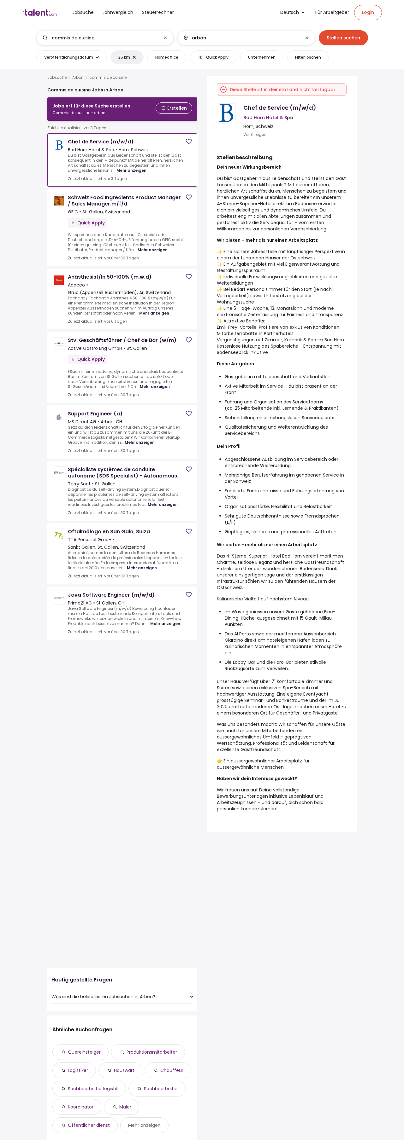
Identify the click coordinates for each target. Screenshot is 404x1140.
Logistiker (78, 1070)
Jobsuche (57, 77)
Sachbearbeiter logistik (93, 1088)
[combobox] (104, 37)
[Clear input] (165, 37)
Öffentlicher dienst (89, 1125)
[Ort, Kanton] (241, 37)
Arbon (78, 77)
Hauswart (124, 1070)
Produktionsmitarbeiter (152, 1052)
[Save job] (189, 141)
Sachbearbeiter (161, 1088)
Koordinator (80, 1107)
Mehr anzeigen (131, 170)
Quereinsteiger (84, 1052)
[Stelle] (100, 37)
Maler (125, 1107)
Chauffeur (171, 1070)
